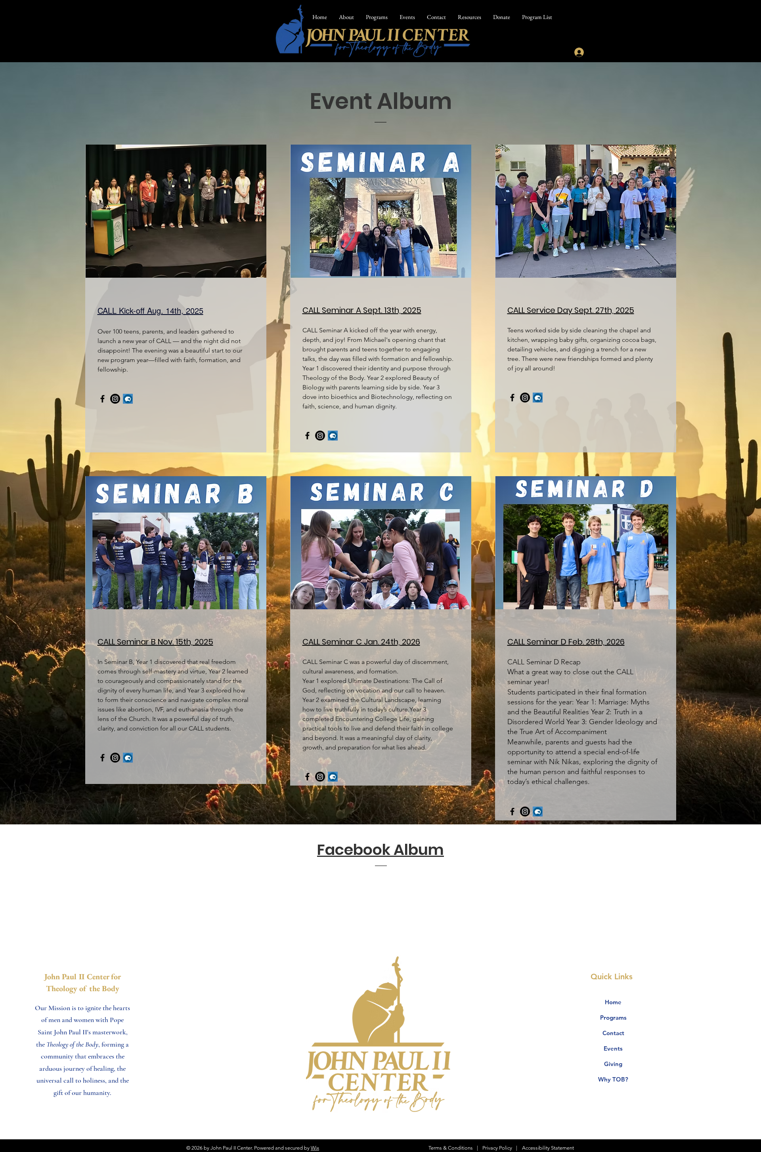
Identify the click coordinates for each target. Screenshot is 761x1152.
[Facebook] (102, 399)
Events (613, 1048)
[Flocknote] (333, 436)
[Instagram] (115, 399)
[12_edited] (128, 399)
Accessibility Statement (548, 1148)
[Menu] (666, 27)
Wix (315, 1148)
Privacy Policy (497, 1148)
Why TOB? (613, 1079)
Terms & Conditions (450, 1148)
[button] (469, 17)
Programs (613, 1017)
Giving (613, 1064)
